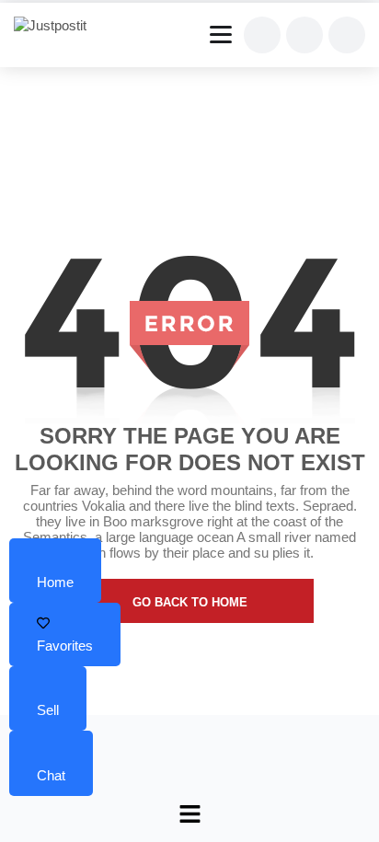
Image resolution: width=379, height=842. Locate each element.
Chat (51, 775)
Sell (48, 710)
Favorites (65, 645)
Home (55, 582)
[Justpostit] (57, 26)
